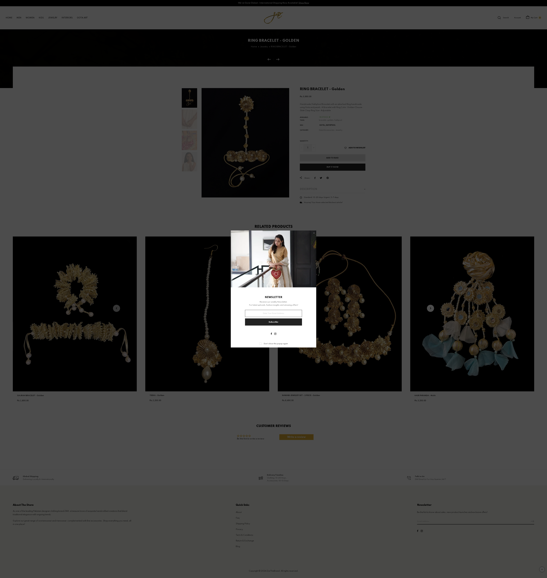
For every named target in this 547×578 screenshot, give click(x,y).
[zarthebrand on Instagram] (275, 334)
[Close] (314, 233)
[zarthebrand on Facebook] (271, 334)
